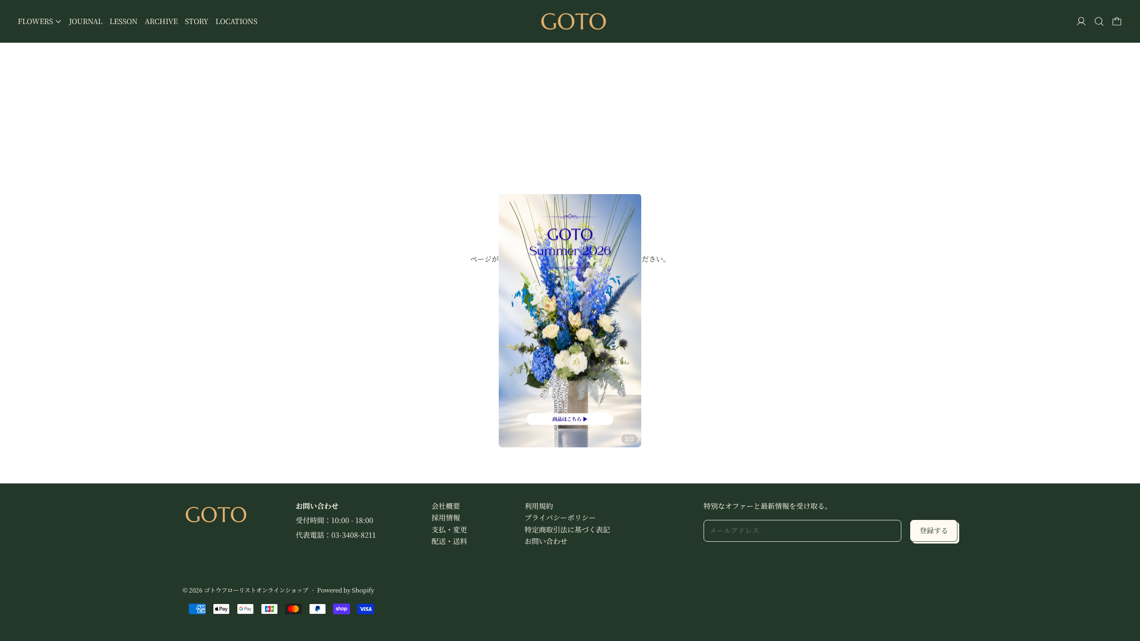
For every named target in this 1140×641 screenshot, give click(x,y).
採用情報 (446, 517)
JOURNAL (85, 21)
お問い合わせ (546, 541)
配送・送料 (449, 541)
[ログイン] (1081, 21)
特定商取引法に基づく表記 (567, 529)
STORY (196, 21)
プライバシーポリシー (560, 517)
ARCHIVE (161, 21)
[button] (1099, 21)
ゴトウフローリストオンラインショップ (256, 590)
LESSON (124, 21)
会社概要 (446, 506)
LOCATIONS (236, 21)
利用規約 (539, 506)
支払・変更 (449, 529)
